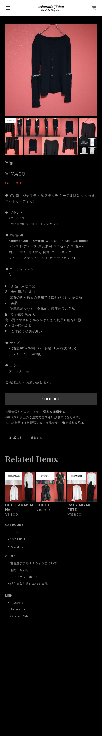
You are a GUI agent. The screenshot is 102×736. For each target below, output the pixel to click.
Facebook (18, 609)
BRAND (17, 547)
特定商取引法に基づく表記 (29, 584)
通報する (36, 438)
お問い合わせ (19, 570)
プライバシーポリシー (26, 577)
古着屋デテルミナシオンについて (33, 563)
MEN (14, 532)
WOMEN (17, 539)
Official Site (19, 616)
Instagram (18, 602)
